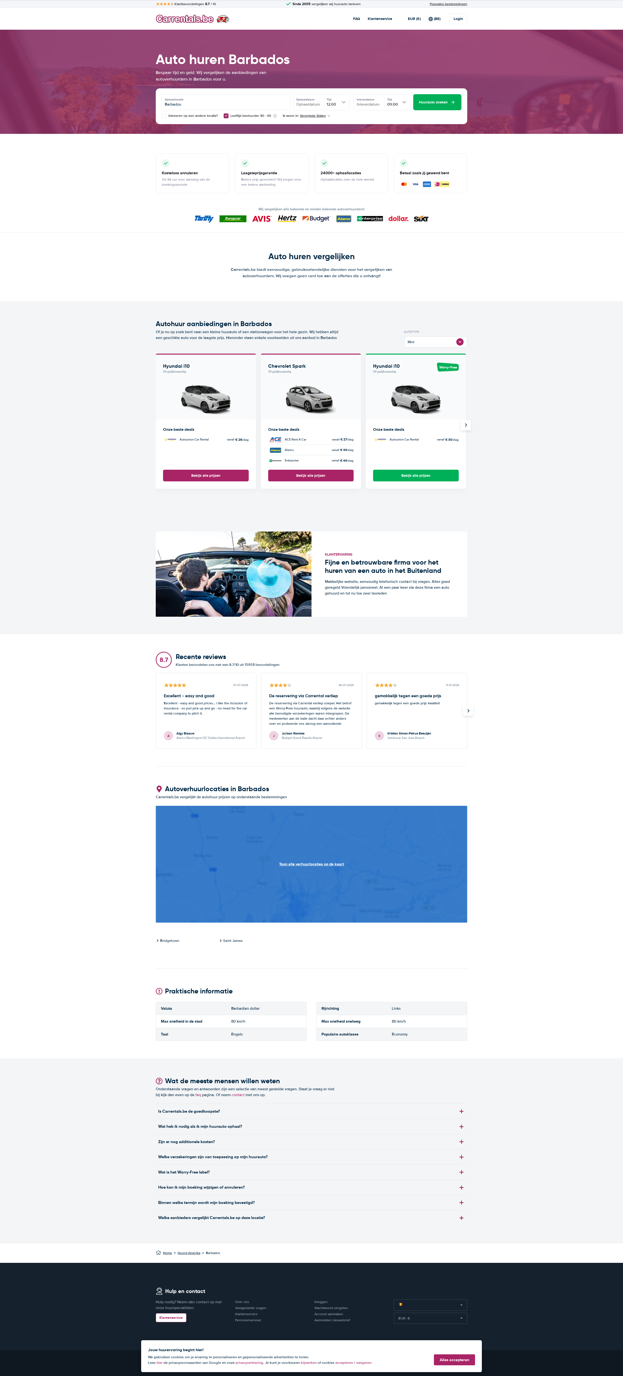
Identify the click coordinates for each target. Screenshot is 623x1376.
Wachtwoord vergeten (331, 1308)
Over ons (242, 1302)
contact (238, 1094)
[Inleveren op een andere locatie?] (164, 115)
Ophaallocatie (174, 99)
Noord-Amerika (189, 1253)
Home (167, 1253)
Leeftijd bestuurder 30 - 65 (250, 116)
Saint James (233, 940)
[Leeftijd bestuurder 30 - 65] (226, 115)
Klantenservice (380, 18)
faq (198, 1094)
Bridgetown (169, 940)
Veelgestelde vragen (250, 1308)
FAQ (356, 18)
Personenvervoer (248, 1320)
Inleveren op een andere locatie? (192, 116)
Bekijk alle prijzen (205, 475)
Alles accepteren (454, 1360)
